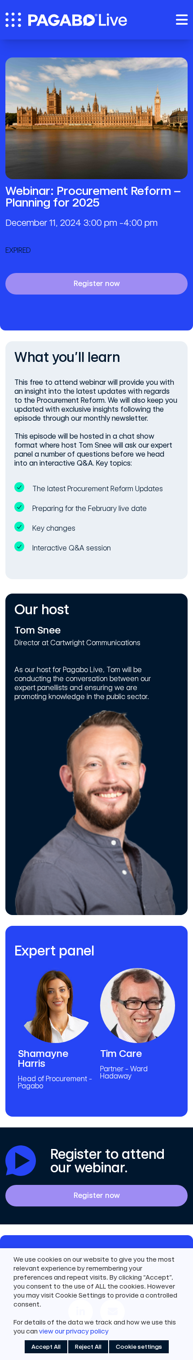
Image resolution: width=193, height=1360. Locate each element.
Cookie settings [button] (139, 1346)
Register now (97, 283)
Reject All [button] (88, 1346)
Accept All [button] (46, 1346)
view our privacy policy (74, 1331)
